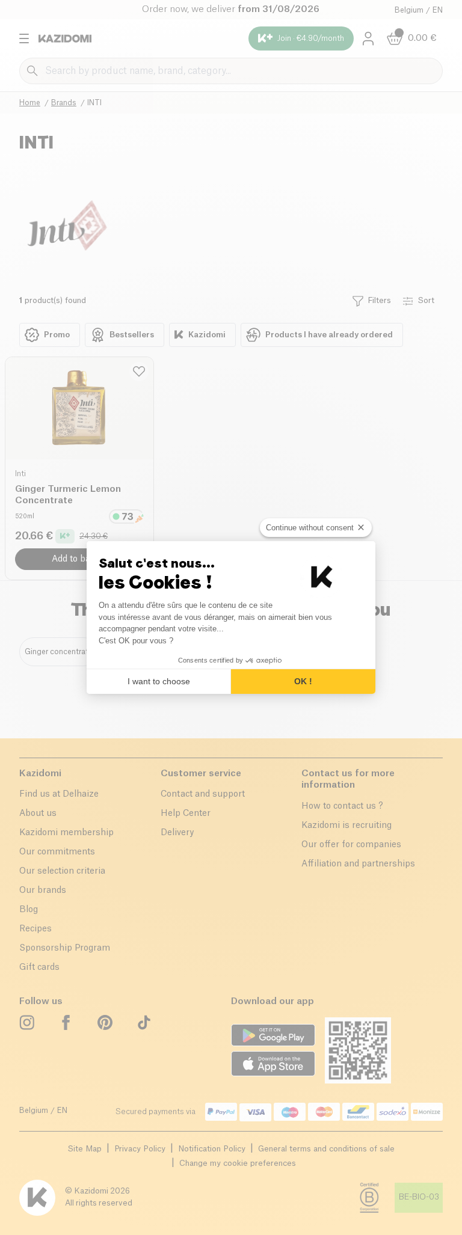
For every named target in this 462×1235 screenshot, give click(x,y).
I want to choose (159, 681)
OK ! (303, 681)
